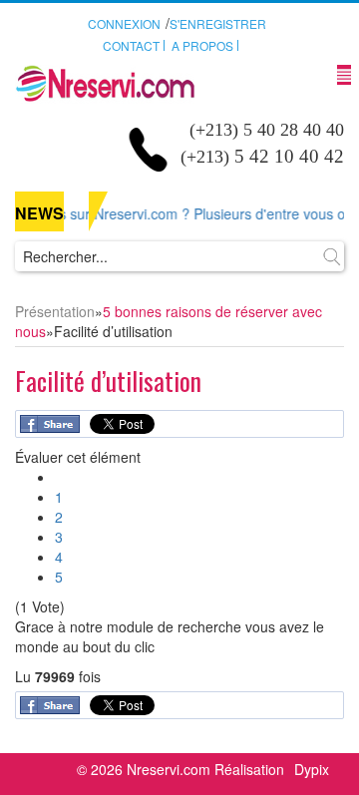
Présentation (55, 311)
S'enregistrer (218, 23)
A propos (202, 45)
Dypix (311, 769)
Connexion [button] (124, 23)
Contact (131, 45)
